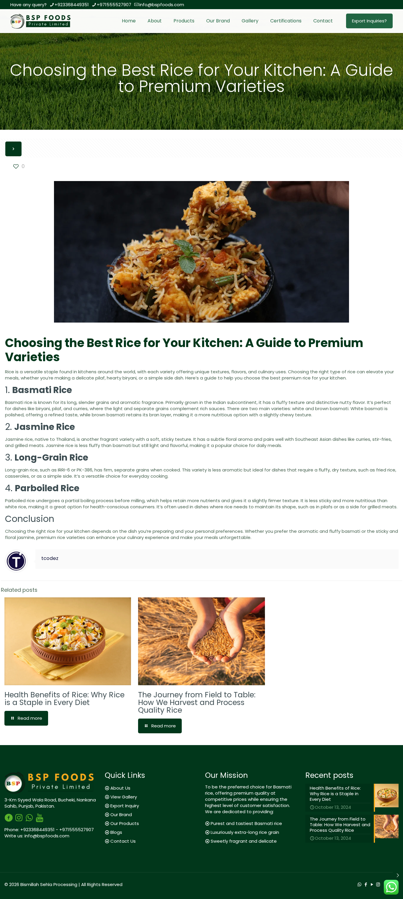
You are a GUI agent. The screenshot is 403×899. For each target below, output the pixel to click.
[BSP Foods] (41, 21)
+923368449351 (72, 4)
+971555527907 (114, 4)
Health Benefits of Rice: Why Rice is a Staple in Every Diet (64, 699)
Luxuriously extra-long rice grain (245, 832)
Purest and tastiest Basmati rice (246, 823)
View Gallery (123, 797)
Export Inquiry (124, 806)
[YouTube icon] (372, 884)
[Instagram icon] (378, 884)
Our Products (124, 823)
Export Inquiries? (369, 21)
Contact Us (123, 841)
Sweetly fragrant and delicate (244, 841)
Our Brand (121, 814)
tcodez (49, 558)
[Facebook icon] (365, 884)
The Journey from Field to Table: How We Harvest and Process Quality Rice (196, 702)
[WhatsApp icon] (359, 884)
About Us (120, 788)
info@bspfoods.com (161, 4)
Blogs (116, 832)
